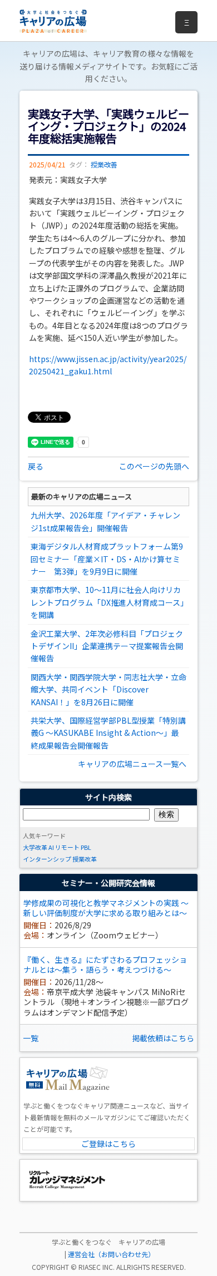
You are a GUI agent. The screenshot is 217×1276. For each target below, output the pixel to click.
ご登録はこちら (108, 1143)
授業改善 (104, 165)
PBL (86, 847)
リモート (67, 847)
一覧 (30, 1038)
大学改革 (35, 847)
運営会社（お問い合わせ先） (111, 1254)
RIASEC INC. (96, 1267)
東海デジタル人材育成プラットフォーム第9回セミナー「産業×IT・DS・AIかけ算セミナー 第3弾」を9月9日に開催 (107, 559)
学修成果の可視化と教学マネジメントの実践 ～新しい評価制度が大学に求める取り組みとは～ (106, 907)
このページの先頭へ (154, 466)
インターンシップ (47, 858)
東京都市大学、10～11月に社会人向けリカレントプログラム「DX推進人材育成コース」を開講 (107, 602)
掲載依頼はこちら (163, 1037)
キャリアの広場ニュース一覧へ (132, 763)
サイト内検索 (108, 797)
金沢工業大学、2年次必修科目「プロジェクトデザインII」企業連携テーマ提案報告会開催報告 (107, 646)
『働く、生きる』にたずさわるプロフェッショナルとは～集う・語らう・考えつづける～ (105, 964)
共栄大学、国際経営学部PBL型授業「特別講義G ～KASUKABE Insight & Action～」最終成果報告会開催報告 (108, 733)
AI (51, 847)
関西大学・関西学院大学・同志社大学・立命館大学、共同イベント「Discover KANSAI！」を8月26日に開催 (108, 689)
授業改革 (84, 858)
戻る (35, 466)
